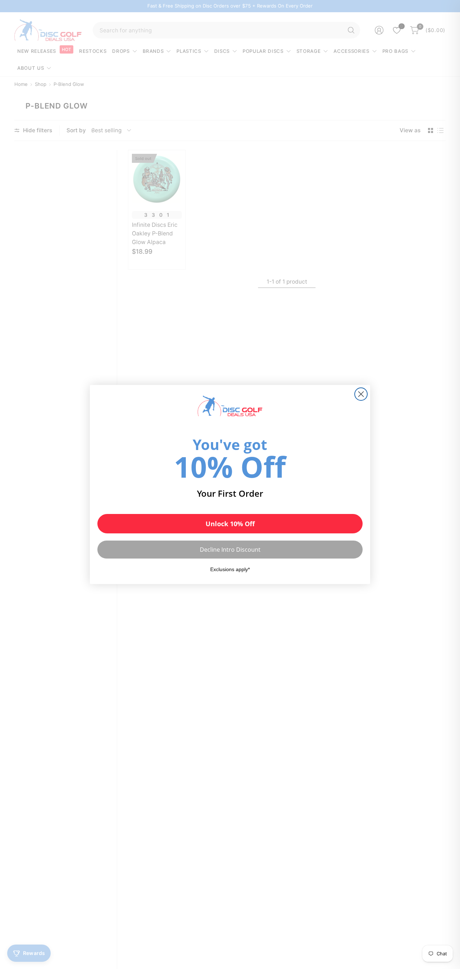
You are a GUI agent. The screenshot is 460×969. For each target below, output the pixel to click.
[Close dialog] (361, 394)
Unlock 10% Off (230, 523)
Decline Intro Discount (230, 550)
